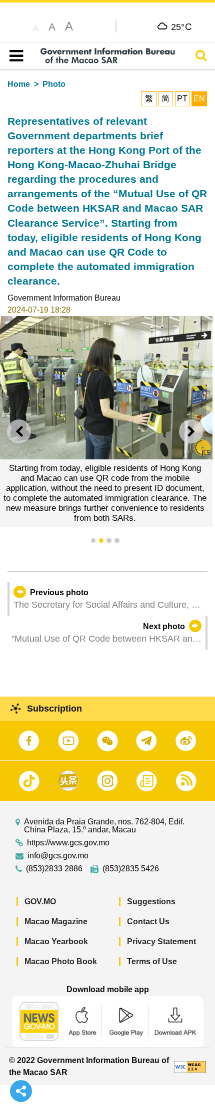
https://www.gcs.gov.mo (68, 843)
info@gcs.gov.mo (58, 856)
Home (19, 84)
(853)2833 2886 (54, 869)
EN (199, 98)
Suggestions (151, 901)
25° (181, 26)
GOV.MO (40, 901)
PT (182, 98)
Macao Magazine (56, 921)
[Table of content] (14, 56)
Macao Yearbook (56, 941)
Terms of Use (152, 961)
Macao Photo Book (60, 961)
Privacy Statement (161, 941)
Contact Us (148, 921)
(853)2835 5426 (130, 869)
